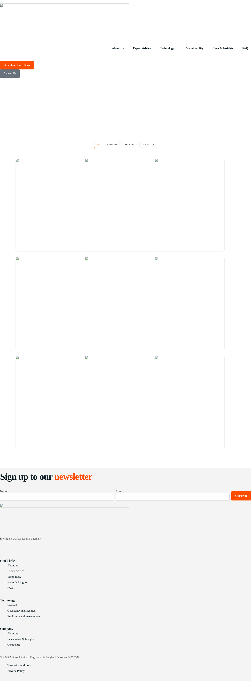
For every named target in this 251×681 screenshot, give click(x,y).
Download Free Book (17, 65)
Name (3, 491)
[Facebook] (125, 548)
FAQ (245, 48)
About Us (118, 48)
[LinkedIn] (125, 543)
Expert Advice (142, 48)
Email (119, 491)
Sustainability (194, 48)
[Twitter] (125, 552)
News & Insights (222, 48)
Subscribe (241, 495)
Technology (167, 48)
